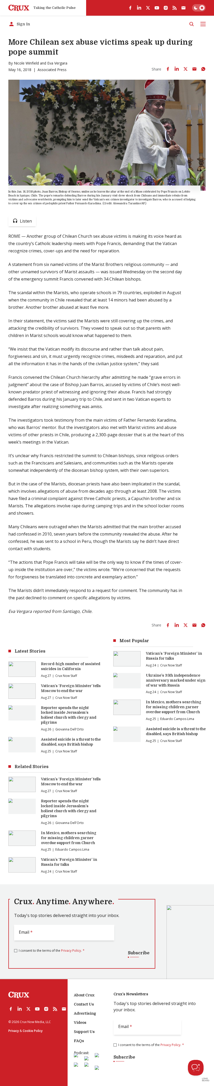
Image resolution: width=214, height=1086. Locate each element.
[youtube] (156, 7)
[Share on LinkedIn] (176, 69)
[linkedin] (139, 7)
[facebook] (130, 7)
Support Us (84, 1032)
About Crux (84, 995)
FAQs (79, 1041)
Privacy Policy (71, 950)
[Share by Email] (194, 69)
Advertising (85, 1013)
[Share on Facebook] (167, 69)
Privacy (13, 1031)
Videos (80, 1022)
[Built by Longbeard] (205, 1079)
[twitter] (148, 7)
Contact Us (84, 1004)
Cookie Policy (33, 1031)
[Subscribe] (183, 7)
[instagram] (165, 7)
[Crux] (18, 8)
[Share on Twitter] (185, 69)
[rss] (174, 7)
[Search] (191, 24)
